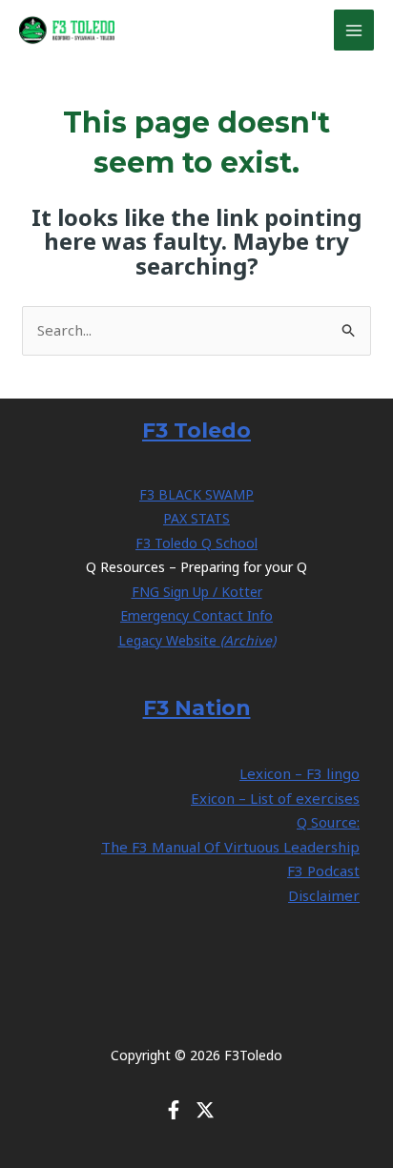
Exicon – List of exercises (275, 798)
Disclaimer (324, 895)
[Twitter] (205, 1109)
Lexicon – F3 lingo (299, 773)
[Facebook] (173, 1109)
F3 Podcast (323, 870)
